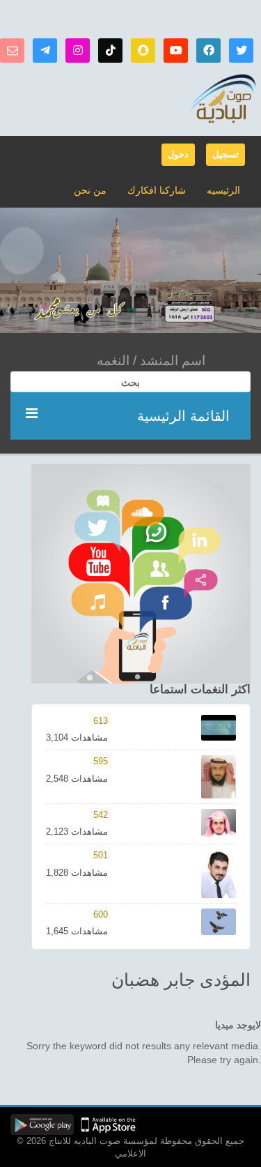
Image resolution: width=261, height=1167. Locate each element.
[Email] (12, 50)
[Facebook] (208, 50)
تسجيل (225, 154)
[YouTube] (176, 50)
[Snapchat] (143, 50)
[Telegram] (45, 50)
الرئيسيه (223, 190)
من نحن (90, 190)
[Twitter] (241, 50)
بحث (130, 382)
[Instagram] (77, 50)
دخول (178, 154)
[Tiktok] (110, 50)
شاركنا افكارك (156, 190)
